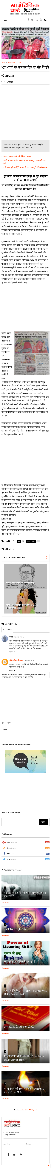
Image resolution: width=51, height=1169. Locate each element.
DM (19, 62)
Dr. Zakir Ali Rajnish (29, 1110)
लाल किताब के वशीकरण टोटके (19, 1027)
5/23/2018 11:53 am (28, 660)
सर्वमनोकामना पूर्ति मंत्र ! (16, 929)
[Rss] (37, 19)
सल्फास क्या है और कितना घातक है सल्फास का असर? (25, 894)
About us (7, 1144)
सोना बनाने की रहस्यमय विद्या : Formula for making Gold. (24, 1090)
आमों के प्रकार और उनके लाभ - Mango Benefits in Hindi (22, 606)
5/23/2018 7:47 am (19, 637)
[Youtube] (41, 19)
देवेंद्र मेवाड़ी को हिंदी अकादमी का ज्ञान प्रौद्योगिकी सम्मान (25, 167)
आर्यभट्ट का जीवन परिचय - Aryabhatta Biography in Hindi (24, 1057)
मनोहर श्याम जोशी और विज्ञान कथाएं (17, 156)
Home (3, 62)
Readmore (5, 903)
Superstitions (11, 62)
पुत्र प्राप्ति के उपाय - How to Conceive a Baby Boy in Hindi (25, 992)
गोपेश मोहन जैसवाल (16, 660)
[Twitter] (32, 19)
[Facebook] (28, 19)
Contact (28, 1144)
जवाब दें (11, 652)
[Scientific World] (25, 13)
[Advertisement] (25, 112)
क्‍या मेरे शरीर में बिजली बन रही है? (20, 961)
